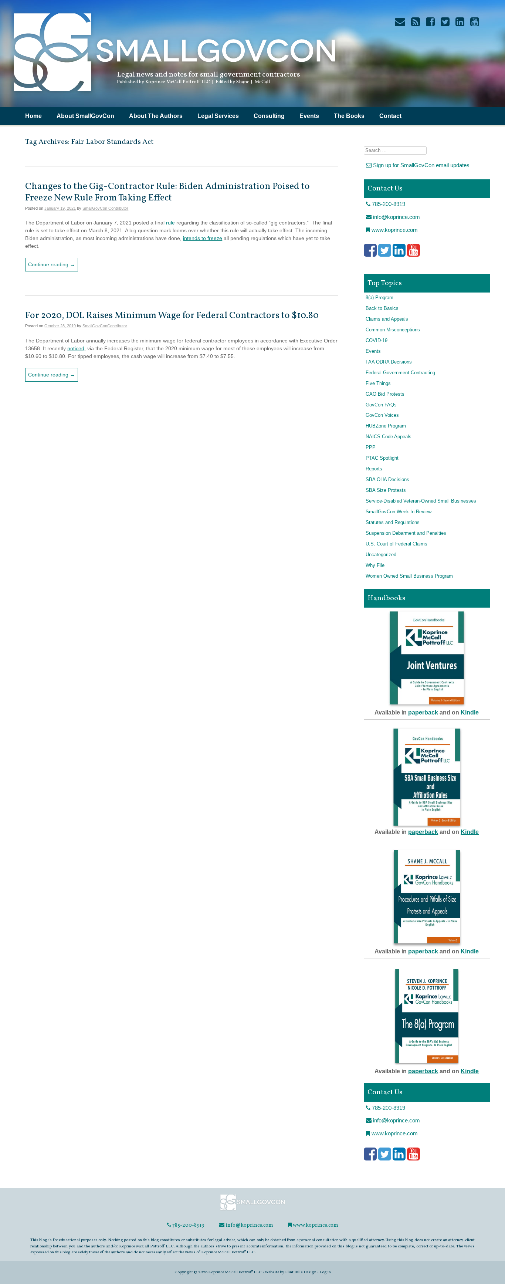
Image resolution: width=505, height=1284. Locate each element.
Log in (325, 1272)
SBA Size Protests (386, 490)
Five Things (378, 383)
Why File (375, 565)
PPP (371, 447)
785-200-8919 (387, 204)
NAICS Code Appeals (388, 436)
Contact (390, 116)
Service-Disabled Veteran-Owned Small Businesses (421, 501)
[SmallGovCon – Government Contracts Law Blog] (173, 94)
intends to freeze (202, 238)
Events (309, 116)
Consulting (269, 116)
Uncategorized (381, 554)
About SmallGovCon (85, 116)
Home (33, 116)
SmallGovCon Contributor (105, 208)
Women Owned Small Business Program (409, 576)
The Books (349, 116)
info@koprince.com (396, 217)
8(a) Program (379, 297)
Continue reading (51, 264)
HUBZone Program (386, 426)
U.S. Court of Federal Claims (396, 544)
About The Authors (156, 116)
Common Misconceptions (393, 329)
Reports (374, 469)
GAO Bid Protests (385, 394)
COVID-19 (376, 340)
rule (170, 223)
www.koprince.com (394, 230)
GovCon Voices (382, 415)
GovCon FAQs (381, 405)
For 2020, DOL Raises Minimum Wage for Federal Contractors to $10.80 (172, 315)
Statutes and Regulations (393, 522)
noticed (75, 348)
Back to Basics (382, 308)
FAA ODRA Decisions (389, 362)
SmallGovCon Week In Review (398, 511)
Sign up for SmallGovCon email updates (421, 165)
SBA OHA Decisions (387, 479)
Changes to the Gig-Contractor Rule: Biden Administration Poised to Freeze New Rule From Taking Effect (167, 192)
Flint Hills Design (300, 1272)
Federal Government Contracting (400, 372)
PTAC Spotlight (382, 458)
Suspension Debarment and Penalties (406, 533)
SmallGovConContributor (104, 326)
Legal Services (218, 116)
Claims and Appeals (387, 319)
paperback (423, 712)
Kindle (470, 712)
